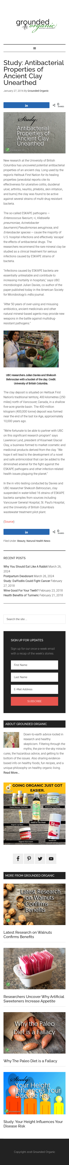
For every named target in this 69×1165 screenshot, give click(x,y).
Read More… (11, 772)
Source (8, 521)
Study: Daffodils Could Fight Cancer (26, 581)
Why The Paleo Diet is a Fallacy (30, 1061)
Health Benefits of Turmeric (21, 595)
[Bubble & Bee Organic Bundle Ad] (34, 843)
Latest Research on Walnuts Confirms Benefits (27, 934)
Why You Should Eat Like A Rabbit (25, 566)
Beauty (21, 540)
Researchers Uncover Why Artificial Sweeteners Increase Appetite (33, 998)
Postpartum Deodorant (18, 576)
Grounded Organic (34, 25)
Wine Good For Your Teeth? (21, 590)
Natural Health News (38, 540)
